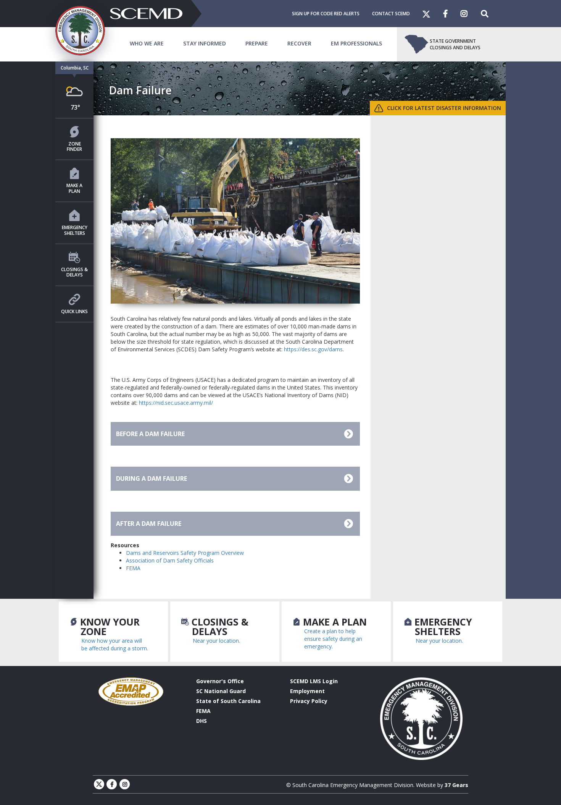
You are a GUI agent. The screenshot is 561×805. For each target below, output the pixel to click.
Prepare (256, 43)
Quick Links (74, 311)
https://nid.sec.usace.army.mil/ (176, 402)
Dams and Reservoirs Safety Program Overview (185, 552)
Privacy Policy (308, 701)
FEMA (133, 568)
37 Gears (456, 785)
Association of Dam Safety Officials (170, 560)
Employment (307, 691)
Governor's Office (220, 681)
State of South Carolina (228, 701)
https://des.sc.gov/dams (313, 349)
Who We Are (147, 43)
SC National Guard (221, 691)
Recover (299, 43)
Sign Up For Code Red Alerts (325, 13)
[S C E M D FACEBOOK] (452, 13)
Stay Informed (204, 43)
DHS (201, 720)
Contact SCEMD (391, 13)
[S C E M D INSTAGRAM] (471, 13)
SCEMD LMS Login (314, 681)
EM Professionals (356, 43)
